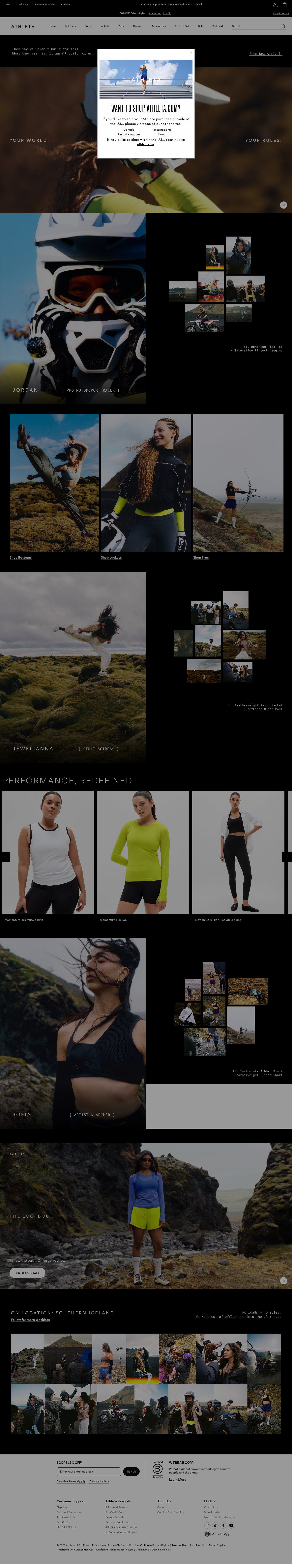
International (163, 129)
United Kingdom (129, 134)
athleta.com (145, 144)
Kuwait (162, 134)
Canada (129, 129)
